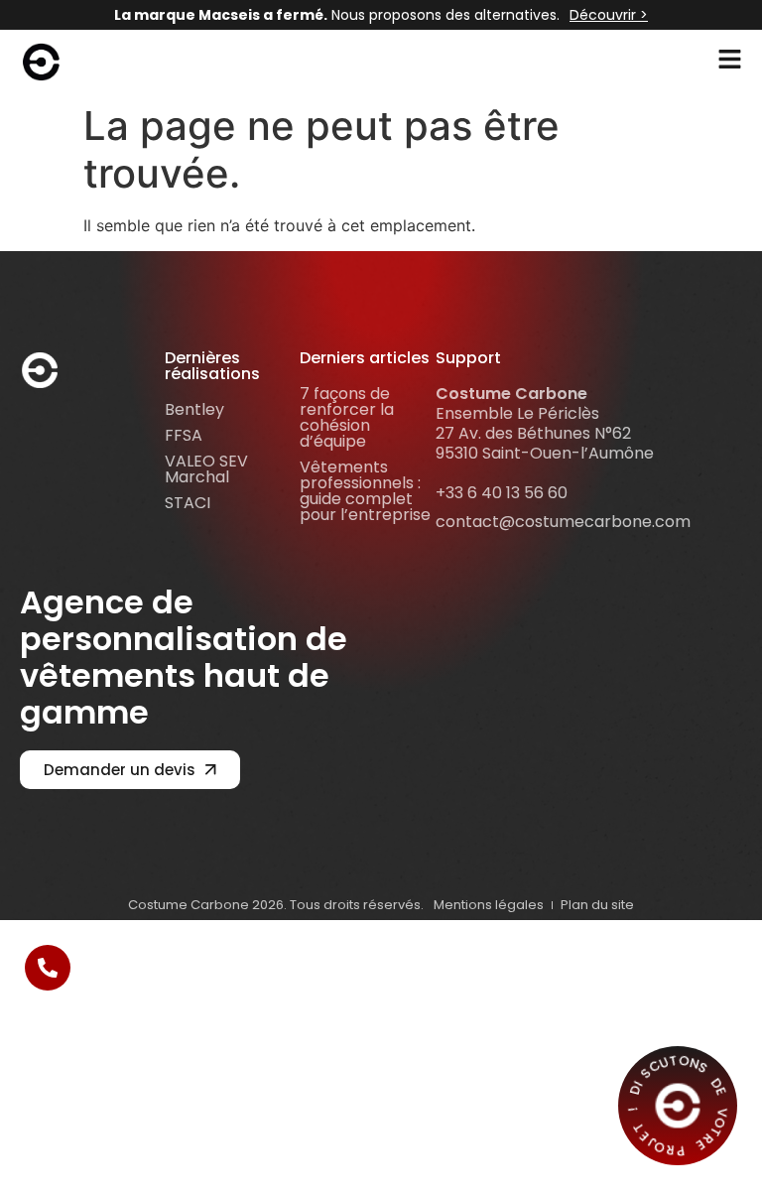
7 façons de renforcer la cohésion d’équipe (347, 417)
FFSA (183, 435)
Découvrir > (609, 15)
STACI (187, 502)
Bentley (194, 409)
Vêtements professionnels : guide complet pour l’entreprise (365, 491)
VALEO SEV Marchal (206, 469)
